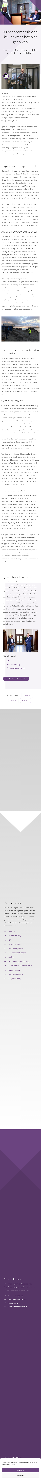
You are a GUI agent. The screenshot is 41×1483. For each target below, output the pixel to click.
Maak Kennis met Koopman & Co (16, 679)
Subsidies (12, 931)
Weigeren (20, 1475)
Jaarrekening (13, 1303)
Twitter (14, 700)
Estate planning (14, 970)
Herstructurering (13, 664)
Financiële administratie (17, 1299)
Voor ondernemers (15, 1296)
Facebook (28, 695)
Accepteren (20, 1470)
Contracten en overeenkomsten (20, 966)
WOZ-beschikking (14, 944)
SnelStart (11, 957)
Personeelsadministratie (16, 668)
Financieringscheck (15, 949)
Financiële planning (15, 974)
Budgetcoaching (14, 979)
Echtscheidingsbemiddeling (18, 961)
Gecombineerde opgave (17, 953)
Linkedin (26, 700)
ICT (8, 661)
